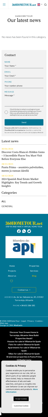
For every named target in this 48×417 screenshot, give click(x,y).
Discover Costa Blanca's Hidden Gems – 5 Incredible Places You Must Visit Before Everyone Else (23, 155)
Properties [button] (34, 266)
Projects (12, 271)
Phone (8, 82)
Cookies (38, 321)
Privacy (30, 321)
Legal (23, 321)
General (7, 206)
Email (8, 72)
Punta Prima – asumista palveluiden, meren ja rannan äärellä (23, 169)
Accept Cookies (21, 399)
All (4, 201)
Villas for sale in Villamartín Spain (24, 353)
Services (34, 271)
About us (12, 276)
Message (9, 92)
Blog (34, 276)
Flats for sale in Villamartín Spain (24, 344)
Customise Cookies (21, 406)
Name (7, 62)
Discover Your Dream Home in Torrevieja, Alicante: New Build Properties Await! (24, 335)
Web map (4, 323)
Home (12, 266)
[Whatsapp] (24, 231)
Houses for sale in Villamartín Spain (24, 341)
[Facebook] (19, 231)
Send (24, 122)
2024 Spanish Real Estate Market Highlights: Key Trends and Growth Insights (22, 182)
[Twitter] (29, 231)
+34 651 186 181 (27, 305)
